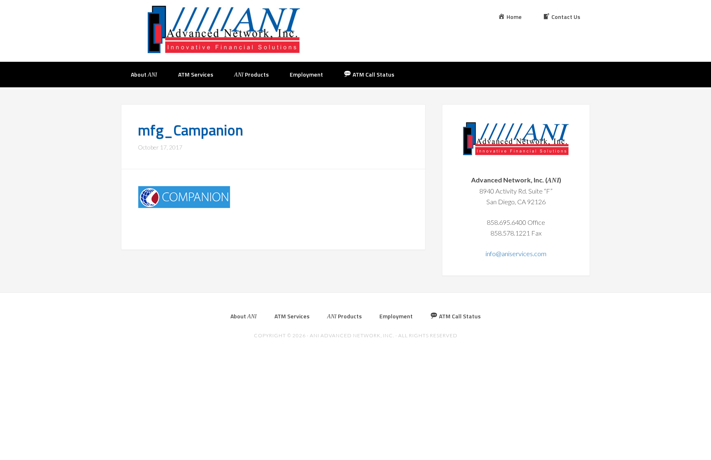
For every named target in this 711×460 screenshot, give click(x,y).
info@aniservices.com (516, 253)
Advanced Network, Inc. (224, 30)
